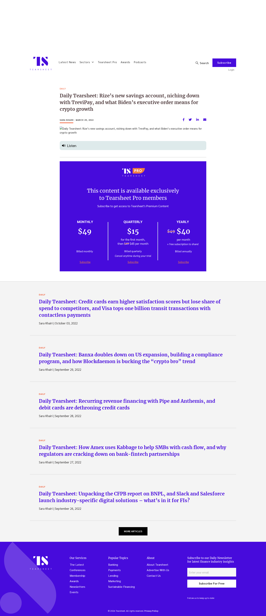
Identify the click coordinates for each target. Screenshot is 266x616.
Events (74, 592)
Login (231, 69)
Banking (113, 564)
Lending (113, 575)
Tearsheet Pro (107, 62)
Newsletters (77, 586)
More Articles (133, 531)
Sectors (85, 62)
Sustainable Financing (121, 586)
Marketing (114, 581)
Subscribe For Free (212, 583)
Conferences (77, 570)
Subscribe (224, 62)
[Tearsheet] (41, 63)
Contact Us (154, 575)
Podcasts (140, 62)
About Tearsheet (157, 564)
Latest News (67, 62)
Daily (63, 88)
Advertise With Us (158, 570)
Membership (77, 575)
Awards (125, 62)
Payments (114, 570)
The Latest (77, 564)
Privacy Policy (151, 610)
